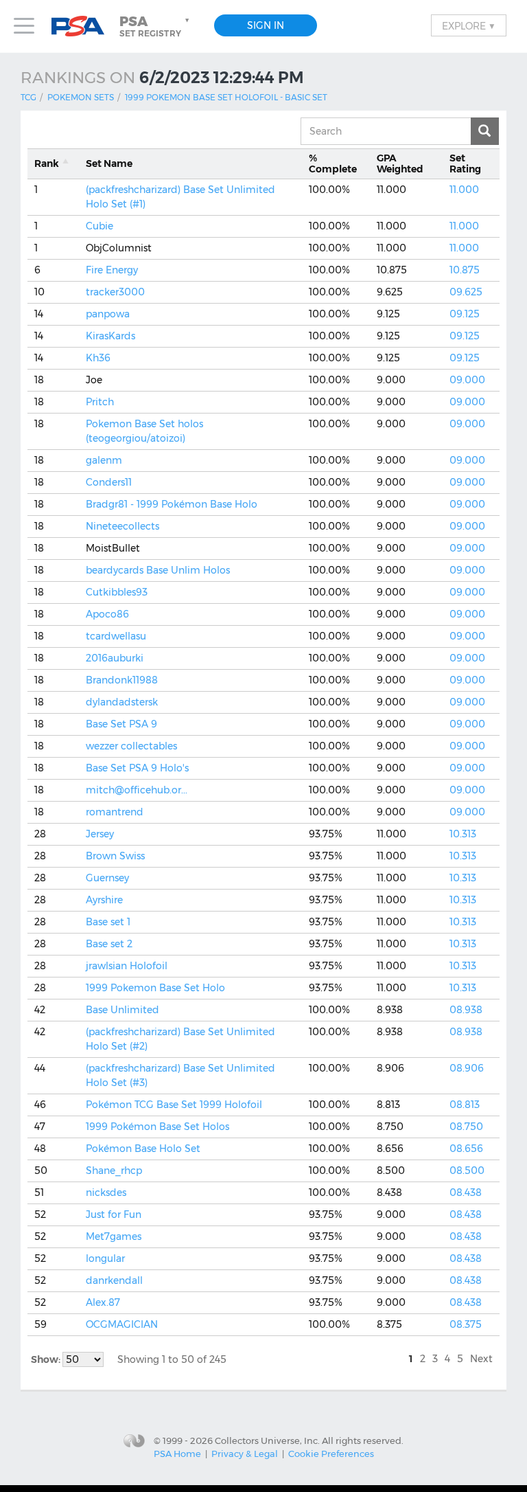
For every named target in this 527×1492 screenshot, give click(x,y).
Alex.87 (103, 1302)
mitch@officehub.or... (136, 790)
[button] (156, 26)
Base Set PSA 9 (121, 724)
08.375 (465, 1324)
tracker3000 (115, 292)
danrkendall (114, 1280)
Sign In (265, 25)
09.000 (467, 380)
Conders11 (109, 482)
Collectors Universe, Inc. (267, 1439)
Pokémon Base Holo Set (143, 1148)
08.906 (466, 1068)
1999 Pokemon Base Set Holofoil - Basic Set (226, 97)
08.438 (465, 1192)
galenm (104, 460)
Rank (46, 163)
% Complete (333, 164)
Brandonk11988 (122, 680)
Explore (468, 25)
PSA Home (177, 1453)
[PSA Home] (83, 26)
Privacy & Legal (244, 1453)
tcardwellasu (116, 636)
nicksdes (106, 1192)
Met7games (113, 1236)
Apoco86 (107, 614)
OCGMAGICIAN (122, 1324)
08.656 (466, 1148)
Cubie (99, 226)
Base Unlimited (122, 1010)
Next (481, 1359)
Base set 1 (108, 922)
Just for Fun (113, 1214)
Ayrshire (104, 900)
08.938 (465, 1010)
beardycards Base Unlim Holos (158, 570)
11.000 (464, 189)
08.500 (466, 1170)
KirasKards (110, 336)
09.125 (464, 314)
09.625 (465, 292)
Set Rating (465, 164)
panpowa (108, 314)
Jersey (100, 834)
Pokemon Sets (80, 97)
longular (105, 1258)
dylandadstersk (122, 702)
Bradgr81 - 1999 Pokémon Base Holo (171, 504)
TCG (28, 97)
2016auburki (114, 658)
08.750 (466, 1126)
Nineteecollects (122, 526)
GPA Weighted (400, 164)
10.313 (462, 834)
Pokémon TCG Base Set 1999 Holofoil (174, 1104)
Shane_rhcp (114, 1170)
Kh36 (98, 358)
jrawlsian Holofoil (126, 966)
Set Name (109, 163)
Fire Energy (112, 270)
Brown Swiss (115, 856)
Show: (46, 1359)
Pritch (100, 402)
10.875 (464, 270)
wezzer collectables (131, 746)
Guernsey (107, 878)
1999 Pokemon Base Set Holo (155, 988)
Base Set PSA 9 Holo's (137, 768)
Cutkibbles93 (117, 592)
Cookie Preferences (331, 1453)
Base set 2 (109, 944)
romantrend (114, 812)
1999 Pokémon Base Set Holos (157, 1126)
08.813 (464, 1104)
